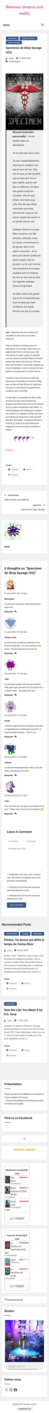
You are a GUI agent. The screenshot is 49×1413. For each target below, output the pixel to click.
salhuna (8, 762)
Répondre (8, 611)
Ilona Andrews (11, 1278)
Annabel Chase (16, 1183)
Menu (6, 25)
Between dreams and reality (24, 10)
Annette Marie (10, 1197)
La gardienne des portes (17, 1272)
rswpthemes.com (24, 1409)
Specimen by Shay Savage (33, 509)
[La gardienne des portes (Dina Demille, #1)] (7, 1274)
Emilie (7, 721)
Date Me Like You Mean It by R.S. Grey (23, 1012)
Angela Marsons (16, 1207)
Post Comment (16, 905)
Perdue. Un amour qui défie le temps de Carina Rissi (24, 942)
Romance (12, 38)
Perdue (25, 934)
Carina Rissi (11, 934)
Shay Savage (14, 42)
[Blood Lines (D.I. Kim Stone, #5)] (7, 1207)
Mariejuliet (9, 599)
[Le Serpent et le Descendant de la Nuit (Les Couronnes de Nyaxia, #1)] (7, 1248)
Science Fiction (28, 38)
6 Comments (14, 61)
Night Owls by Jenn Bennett (16, 500)
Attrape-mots (10, 637)
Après (13, 1259)
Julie (6, 679)
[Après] (7, 1265)
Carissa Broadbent (12, 1255)
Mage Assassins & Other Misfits (19, 1191)
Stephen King (16, 1262)
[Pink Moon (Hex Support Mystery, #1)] (7, 1182)
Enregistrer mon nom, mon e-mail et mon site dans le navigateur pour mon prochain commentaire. (23, 877)
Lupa (6, 801)
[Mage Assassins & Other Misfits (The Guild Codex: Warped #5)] (7, 1193)
